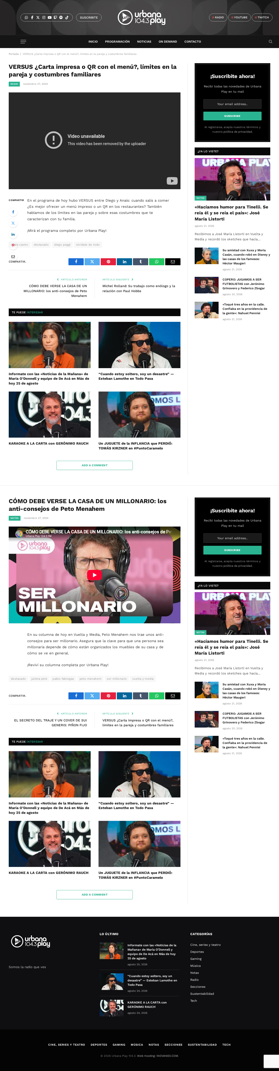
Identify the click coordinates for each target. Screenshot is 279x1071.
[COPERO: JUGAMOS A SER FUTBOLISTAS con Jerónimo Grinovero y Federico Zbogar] (207, 285)
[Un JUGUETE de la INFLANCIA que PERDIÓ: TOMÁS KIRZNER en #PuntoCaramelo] (139, 415)
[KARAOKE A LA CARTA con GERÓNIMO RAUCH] (50, 415)
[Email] (13, 256)
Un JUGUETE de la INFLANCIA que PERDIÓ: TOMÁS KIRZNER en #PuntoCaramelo (135, 445)
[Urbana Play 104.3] (146, 17)
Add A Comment (94, 465)
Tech (193, 1000)
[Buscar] (270, 42)
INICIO (93, 41)
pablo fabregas (63, 678)
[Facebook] (13, 212)
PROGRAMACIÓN (117, 41)
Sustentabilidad (202, 993)
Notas (200, 198)
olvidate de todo (88, 244)
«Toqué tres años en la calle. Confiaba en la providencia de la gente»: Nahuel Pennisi (245, 309)
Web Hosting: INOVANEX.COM (157, 1055)
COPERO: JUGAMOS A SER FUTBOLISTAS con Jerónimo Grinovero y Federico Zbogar (244, 284)
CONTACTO (192, 41)
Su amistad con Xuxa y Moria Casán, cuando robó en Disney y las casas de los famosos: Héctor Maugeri (246, 256)
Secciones (197, 986)
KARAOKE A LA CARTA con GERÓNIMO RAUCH (48, 443)
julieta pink (39, 678)
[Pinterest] (13, 245)
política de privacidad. (238, 131)
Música (195, 965)
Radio (14, 84)
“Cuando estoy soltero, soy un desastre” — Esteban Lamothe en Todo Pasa (136, 376)
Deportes (197, 951)
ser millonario (117, 678)
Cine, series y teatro (205, 944)
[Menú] (23, 42)
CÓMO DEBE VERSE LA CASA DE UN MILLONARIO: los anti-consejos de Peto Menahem (55, 291)
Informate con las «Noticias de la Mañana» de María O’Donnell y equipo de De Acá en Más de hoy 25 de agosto (49, 379)
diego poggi (62, 244)
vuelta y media (142, 678)
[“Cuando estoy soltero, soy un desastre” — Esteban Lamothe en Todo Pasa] (139, 345)
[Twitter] (13, 223)
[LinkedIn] (13, 234)
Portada (14, 53)
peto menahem (91, 678)
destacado (41, 244)
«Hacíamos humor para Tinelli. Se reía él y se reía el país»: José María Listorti (231, 212)
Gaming (195, 958)
